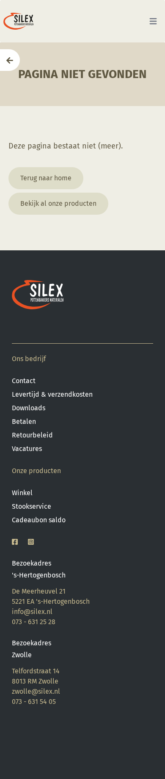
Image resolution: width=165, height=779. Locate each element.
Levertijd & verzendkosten (52, 394)
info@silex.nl (32, 612)
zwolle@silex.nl (36, 691)
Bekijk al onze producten (58, 203)
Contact (24, 381)
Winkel (22, 493)
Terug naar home (46, 178)
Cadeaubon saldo (39, 520)
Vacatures (27, 449)
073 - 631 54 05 (34, 702)
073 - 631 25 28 (33, 622)
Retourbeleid (32, 435)
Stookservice (31, 506)
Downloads (28, 408)
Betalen (24, 422)
